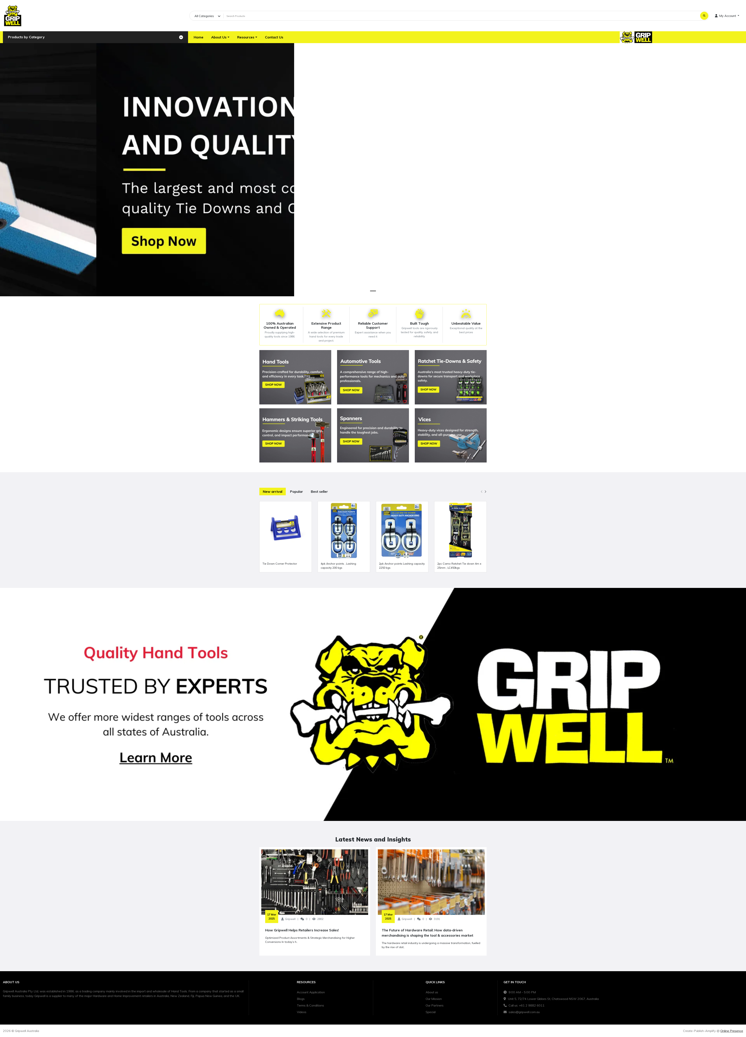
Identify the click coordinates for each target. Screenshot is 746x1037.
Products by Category (26, 37)
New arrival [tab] (272, 491)
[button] (220, 37)
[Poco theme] (12, 15)
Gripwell (290, 919)
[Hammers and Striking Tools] (295, 435)
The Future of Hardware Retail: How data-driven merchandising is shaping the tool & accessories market (427, 933)
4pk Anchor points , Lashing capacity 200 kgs (338, 565)
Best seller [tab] (319, 491)
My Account (727, 16)
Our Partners (435, 1005)
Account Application (311, 992)
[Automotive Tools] (373, 377)
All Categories (204, 16)
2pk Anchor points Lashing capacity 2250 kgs (402, 565)
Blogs (301, 999)
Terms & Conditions (310, 1005)
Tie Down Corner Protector (279, 563)
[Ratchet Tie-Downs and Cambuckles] (451, 377)
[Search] (704, 16)
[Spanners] (373, 435)
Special (431, 1012)
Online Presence (731, 1031)
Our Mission (434, 999)
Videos (301, 1012)
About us (432, 992)
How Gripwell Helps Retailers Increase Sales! (302, 930)
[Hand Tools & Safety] (295, 377)
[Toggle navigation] (181, 37)
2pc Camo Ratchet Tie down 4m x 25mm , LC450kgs (459, 565)
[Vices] (451, 435)
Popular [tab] (296, 491)
